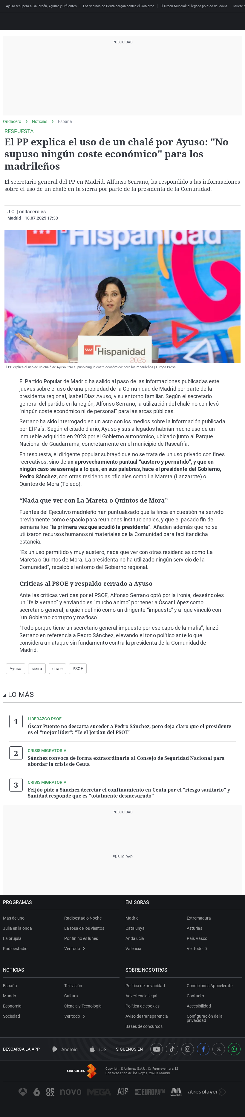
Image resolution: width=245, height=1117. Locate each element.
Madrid (132, 918)
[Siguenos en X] (218, 1049)
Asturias (194, 928)
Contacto (195, 995)
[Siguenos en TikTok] (172, 1049)
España (65, 121)
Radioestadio (15, 948)
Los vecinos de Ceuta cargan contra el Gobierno (118, 6)
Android (69, 1049)
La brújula (12, 938)
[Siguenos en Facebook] (203, 1049)
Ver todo (72, 948)
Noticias (39, 121)
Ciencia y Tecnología (83, 1006)
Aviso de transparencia (146, 1016)
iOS (102, 1049)
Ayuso (16, 668)
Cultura (71, 995)
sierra (37, 668)
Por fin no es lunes (81, 938)
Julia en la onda (17, 928)
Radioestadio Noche (83, 918)
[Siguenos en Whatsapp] (234, 1049)
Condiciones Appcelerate (209, 985)
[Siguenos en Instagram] (187, 1049)
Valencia (133, 948)
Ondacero (12, 121)
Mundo (9, 995)
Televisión (73, 985)
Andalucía (134, 938)
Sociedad (11, 1016)
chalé (57, 668)
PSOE (78, 668)
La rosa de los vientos (84, 928)
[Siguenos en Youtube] (156, 1049)
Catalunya (135, 928)
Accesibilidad (199, 1006)
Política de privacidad (145, 985)
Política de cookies (142, 1006)
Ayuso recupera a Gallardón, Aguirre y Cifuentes (41, 6)
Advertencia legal (141, 995)
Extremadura (199, 918)
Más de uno (13, 918)
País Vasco (197, 938)
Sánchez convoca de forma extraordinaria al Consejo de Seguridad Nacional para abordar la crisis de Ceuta (126, 761)
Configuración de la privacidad (205, 1018)
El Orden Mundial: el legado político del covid (193, 6)
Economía (12, 1006)
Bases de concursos (144, 1026)
